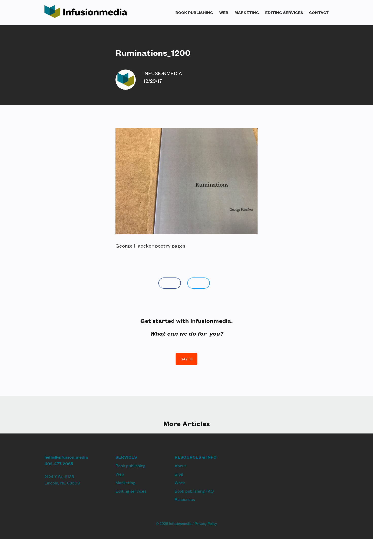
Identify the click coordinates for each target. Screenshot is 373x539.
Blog (179, 474)
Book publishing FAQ (194, 491)
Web (223, 12)
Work (180, 482)
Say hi (186, 359)
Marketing (246, 12)
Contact (319, 12)
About (180, 465)
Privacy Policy (206, 523)
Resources (185, 499)
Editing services (284, 12)
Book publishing (194, 12)
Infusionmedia (162, 73)
